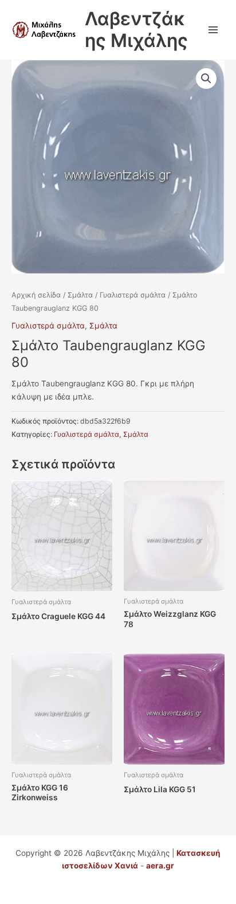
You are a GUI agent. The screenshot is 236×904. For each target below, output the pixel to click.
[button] (206, 78)
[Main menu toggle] (213, 29)
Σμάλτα (80, 295)
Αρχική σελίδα (36, 295)
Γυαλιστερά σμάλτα (133, 295)
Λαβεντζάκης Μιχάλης (136, 29)
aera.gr (160, 865)
